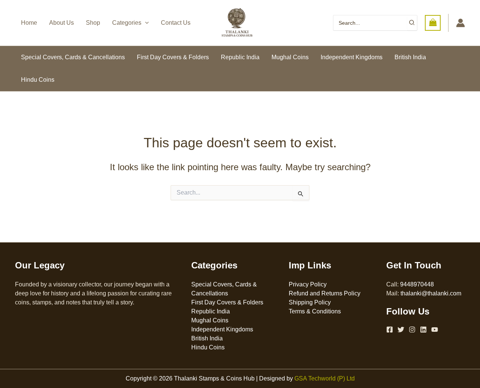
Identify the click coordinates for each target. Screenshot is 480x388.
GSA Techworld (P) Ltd (324, 378)
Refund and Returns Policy (324, 293)
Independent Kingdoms (351, 57)
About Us (61, 22)
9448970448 (417, 284)
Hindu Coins (37, 79)
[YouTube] (434, 329)
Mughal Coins (290, 57)
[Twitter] (401, 329)
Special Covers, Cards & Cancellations (73, 57)
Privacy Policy (308, 284)
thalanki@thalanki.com (430, 293)
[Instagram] (412, 329)
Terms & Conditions (315, 311)
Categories (126, 22)
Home (29, 22)
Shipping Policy (310, 302)
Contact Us (175, 22)
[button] (145, 23)
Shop (93, 22)
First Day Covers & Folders (173, 57)
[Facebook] (389, 329)
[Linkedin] (423, 329)
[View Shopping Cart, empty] (433, 22)
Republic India (240, 57)
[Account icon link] (460, 22)
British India (410, 57)
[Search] (412, 22)
